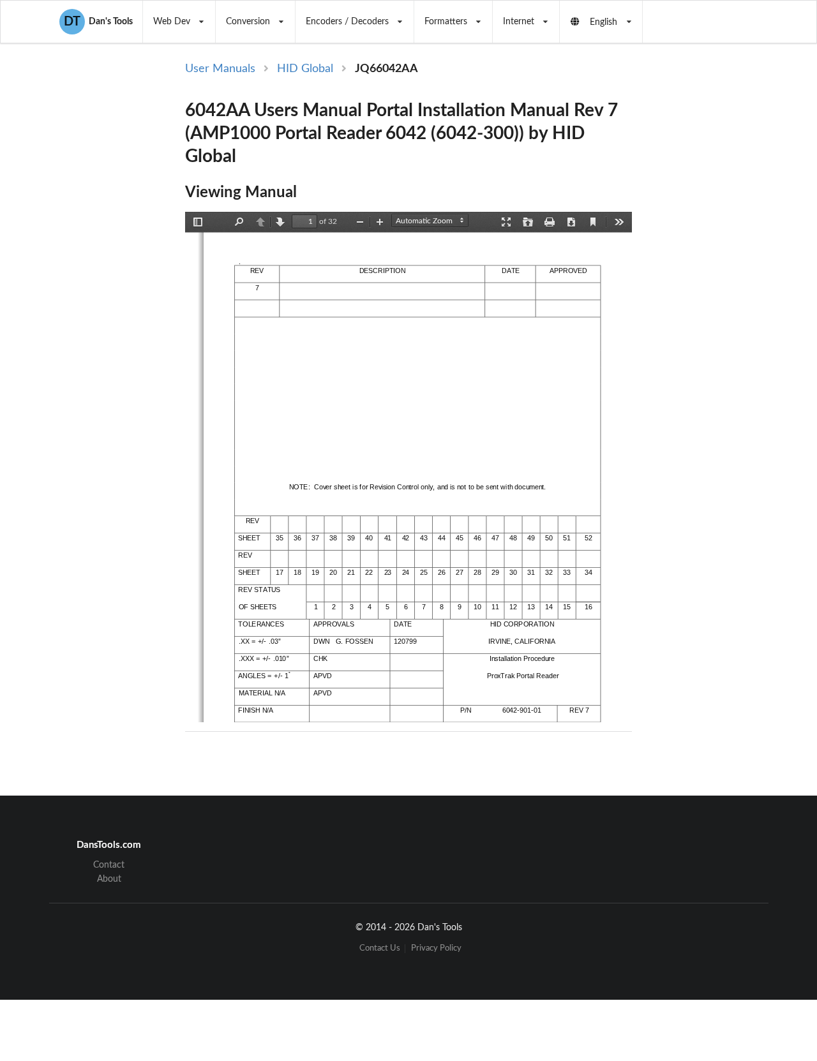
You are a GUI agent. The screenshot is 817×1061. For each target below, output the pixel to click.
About (109, 879)
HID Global (305, 69)
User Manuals (220, 69)
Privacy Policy (436, 948)
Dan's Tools (98, 21)
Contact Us (379, 948)
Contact (108, 865)
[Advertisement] (707, 269)
